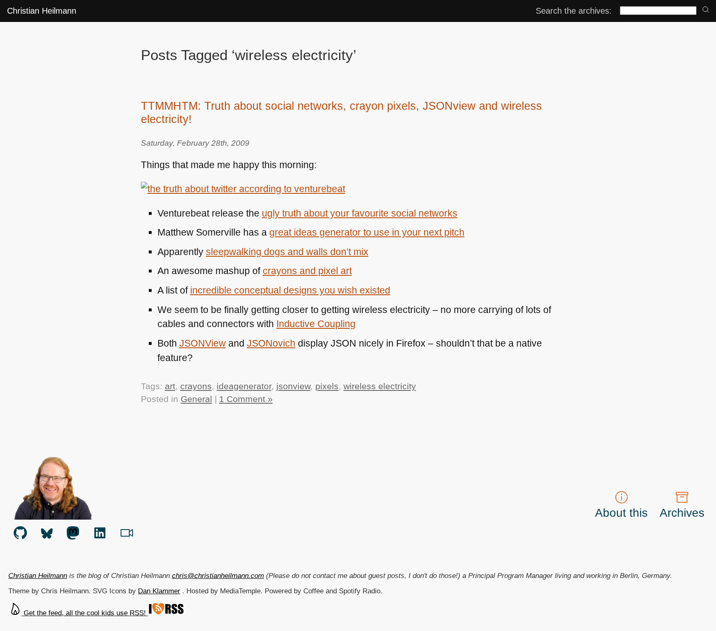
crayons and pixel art (307, 270)
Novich (271, 343)
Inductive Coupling (316, 323)
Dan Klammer (159, 591)
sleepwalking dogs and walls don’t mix (287, 251)
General (196, 399)
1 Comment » (246, 399)
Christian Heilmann (41, 10)
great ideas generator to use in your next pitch (366, 232)
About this (621, 512)
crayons (196, 386)
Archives (682, 512)
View (202, 343)
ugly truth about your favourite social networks (359, 213)
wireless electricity (379, 386)
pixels (327, 386)
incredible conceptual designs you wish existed (290, 290)
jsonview (293, 386)
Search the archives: (574, 10)
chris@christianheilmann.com (218, 576)
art (170, 386)
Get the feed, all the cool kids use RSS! (85, 613)
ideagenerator (244, 386)
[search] (705, 10)
